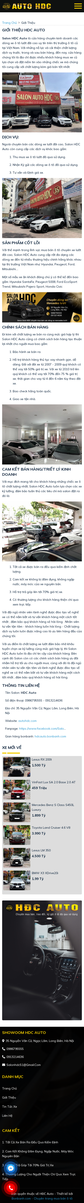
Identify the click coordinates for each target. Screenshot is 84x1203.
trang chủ (9, 23)
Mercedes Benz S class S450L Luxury (53, 807)
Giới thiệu (9, 1097)
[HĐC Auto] (27, 6)
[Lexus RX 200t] (16, 767)
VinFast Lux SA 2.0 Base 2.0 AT (54, 782)
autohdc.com (27, 721)
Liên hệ (7, 1116)
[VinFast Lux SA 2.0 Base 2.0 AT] (16, 789)
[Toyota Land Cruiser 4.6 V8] (16, 835)
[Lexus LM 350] (16, 858)
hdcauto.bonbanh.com (50, 736)
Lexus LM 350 (41, 850)
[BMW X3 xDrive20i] (16, 880)
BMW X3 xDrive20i (45, 873)
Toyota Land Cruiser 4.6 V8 (51, 828)
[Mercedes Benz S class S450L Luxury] (16, 812)
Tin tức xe (9, 1106)
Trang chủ (9, 1088)
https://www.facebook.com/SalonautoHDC (49, 728)
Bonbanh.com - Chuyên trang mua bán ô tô (42, 1198)
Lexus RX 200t (42, 759)
